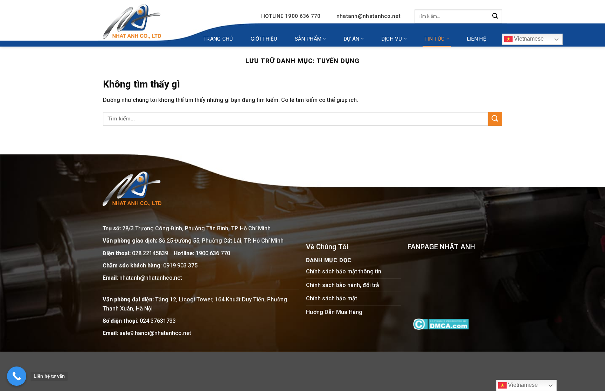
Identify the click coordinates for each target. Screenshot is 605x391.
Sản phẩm (308, 39)
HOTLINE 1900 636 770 (291, 16)
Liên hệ (476, 39)
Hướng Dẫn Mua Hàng (334, 312)
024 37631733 (158, 320)
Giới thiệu (264, 39)
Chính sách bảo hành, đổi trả (342, 285)
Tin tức (434, 39)
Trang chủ (218, 39)
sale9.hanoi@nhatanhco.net (155, 333)
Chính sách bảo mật (331, 298)
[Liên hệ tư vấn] (16, 376)
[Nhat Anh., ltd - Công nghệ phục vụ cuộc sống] (132, 21)
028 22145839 (150, 253)
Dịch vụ (392, 39)
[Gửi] (495, 16)
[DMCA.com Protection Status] (441, 323)
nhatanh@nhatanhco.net (368, 16)
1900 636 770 (213, 253)
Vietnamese (528, 39)
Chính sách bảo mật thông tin (343, 271)
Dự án (352, 39)
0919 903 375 (180, 265)
